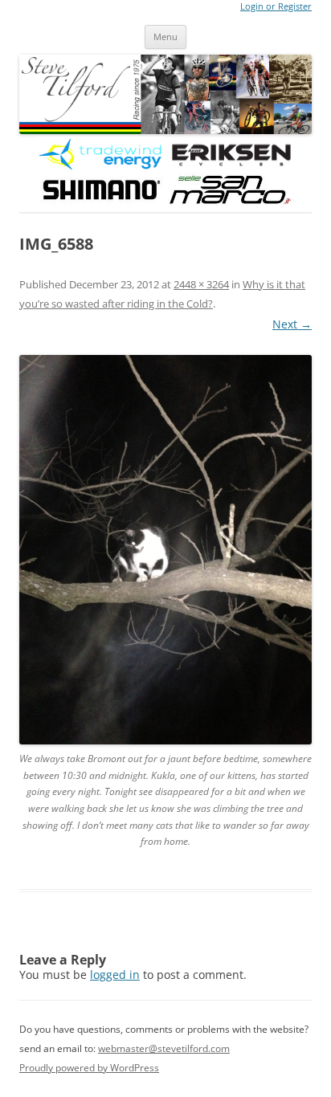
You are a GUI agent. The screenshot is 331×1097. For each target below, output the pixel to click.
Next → (292, 324)
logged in (115, 974)
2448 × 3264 (201, 284)
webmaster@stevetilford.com (164, 1048)
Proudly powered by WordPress (89, 1068)
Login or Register (276, 6)
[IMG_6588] (165, 549)
